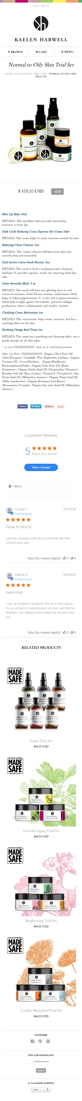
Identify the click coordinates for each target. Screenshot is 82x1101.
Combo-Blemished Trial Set (41, 1010)
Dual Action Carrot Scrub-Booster (23, 262)
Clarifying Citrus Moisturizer (20, 312)
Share (23, 406)
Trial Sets (40, 74)
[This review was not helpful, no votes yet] (71, 558)
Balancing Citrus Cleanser (18, 245)
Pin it (50, 406)
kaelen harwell (44, 1083)
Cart (41, 51)
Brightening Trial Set (41, 921)
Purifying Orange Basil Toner (19, 329)
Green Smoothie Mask (15, 283)
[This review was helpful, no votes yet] (64, 558)
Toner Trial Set (41, 741)
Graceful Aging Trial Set (41, 831)
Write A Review (41, 467)
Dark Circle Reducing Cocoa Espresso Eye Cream (32, 231)
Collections (23, 74)
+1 (62, 406)
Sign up (45, 6)
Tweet (37, 406)
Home (9, 74)
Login (36, 6)
